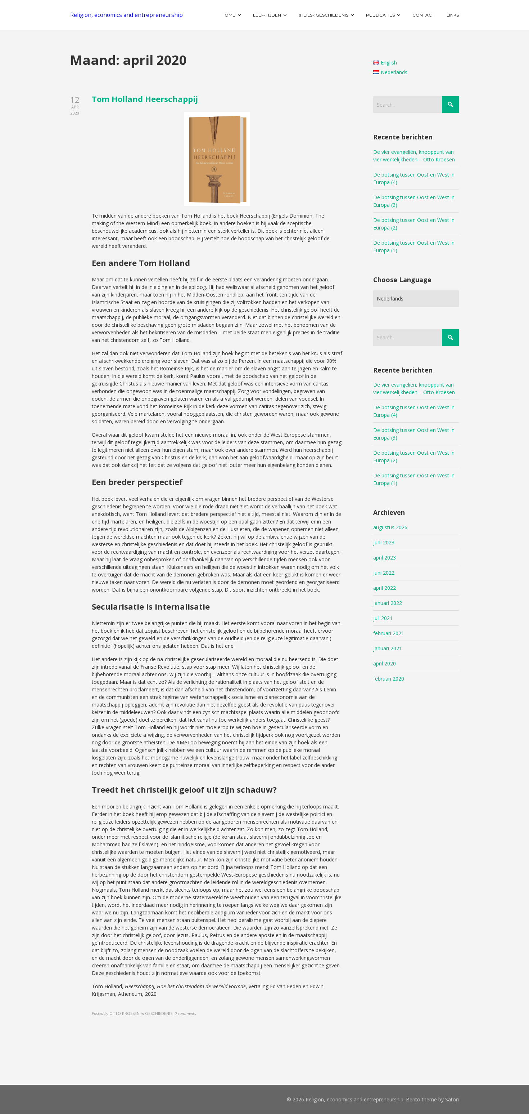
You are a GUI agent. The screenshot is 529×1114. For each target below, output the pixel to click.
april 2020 (384, 663)
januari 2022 (387, 603)
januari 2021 (387, 648)
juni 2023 (383, 542)
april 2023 (384, 557)
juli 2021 (383, 618)
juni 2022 (383, 572)
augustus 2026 (390, 527)
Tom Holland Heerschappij (145, 98)
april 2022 (384, 587)
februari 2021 (388, 633)
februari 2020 (388, 678)
